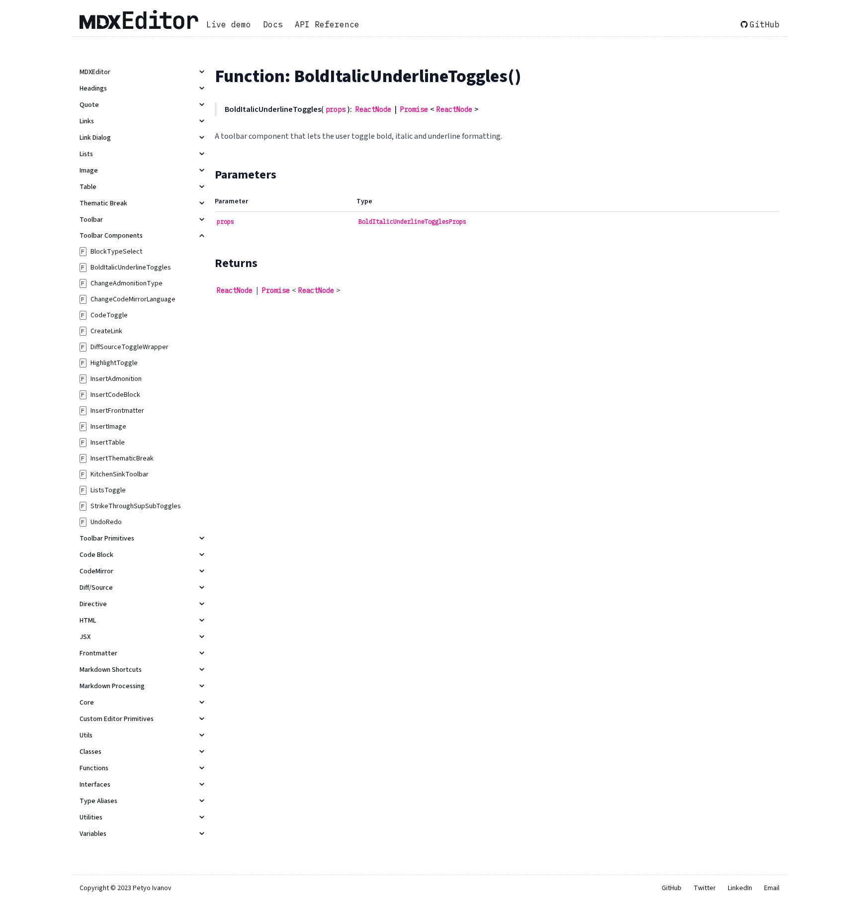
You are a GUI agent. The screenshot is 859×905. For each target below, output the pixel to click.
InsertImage (108, 427)
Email (771, 888)
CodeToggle (109, 315)
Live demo (228, 24)
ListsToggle (108, 490)
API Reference (327, 24)
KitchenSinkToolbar (119, 474)
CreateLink (106, 331)
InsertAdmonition (116, 379)
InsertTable (107, 443)
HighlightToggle (114, 363)
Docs (273, 24)
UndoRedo (106, 522)
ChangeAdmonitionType (126, 283)
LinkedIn (740, 888)
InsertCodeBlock (115, 395)
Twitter (704, 888)
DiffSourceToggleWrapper (129, 347)
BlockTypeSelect (116, 252)
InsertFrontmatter (117, 411)
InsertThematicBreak (122, 458)
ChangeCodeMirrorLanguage (132, 299)
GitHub (764, 24)
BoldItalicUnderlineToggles (130, 267)
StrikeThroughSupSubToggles (135, 506)
